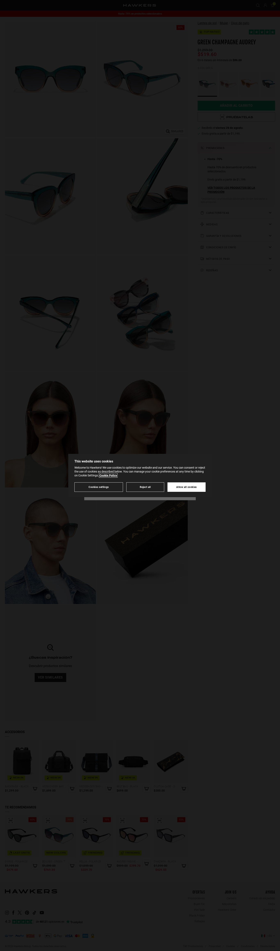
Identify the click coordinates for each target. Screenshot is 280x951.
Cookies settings (99, 487)
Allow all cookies (186, 487)
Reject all (145, 487)
